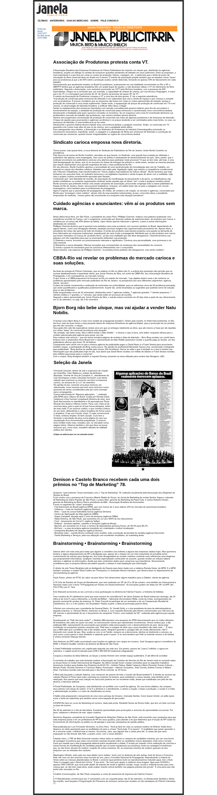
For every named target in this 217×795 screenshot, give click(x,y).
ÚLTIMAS (43, 20)
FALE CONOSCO (110, 20)
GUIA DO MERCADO (77, 20)
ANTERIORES (57, 20)
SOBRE (94, 20)
